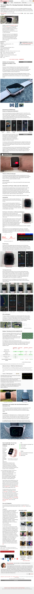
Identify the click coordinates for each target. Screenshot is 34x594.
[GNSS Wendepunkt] (16, 325)
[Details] (29, 288)
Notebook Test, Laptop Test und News (5, 576)
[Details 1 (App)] (12, 303)
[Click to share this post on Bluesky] (8, 559)
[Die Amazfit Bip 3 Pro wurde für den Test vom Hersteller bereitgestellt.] (12, 452)
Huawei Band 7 (6, 499)
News (8, 2)
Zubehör (25, 13)
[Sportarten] (4, 288)
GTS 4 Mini (5, 491)
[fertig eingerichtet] (19, 125)
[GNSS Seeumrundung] (5, 325)
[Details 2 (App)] (21, 303)
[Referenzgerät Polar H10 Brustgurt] (25, 237)
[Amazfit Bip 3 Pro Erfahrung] (21, 105)
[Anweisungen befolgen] (13, 125)
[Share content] (1, 558)
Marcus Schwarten (3, 13)
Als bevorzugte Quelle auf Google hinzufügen (10, 556)
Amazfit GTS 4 (7, 486)
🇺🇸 (21, 13)
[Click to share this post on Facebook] (3, 559)
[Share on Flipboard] (17, 559)
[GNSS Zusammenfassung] (27, 325)
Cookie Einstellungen (21, 587)
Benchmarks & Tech (17, 2)
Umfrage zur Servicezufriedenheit (27, 43)
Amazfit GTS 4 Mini (14, 25)
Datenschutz (13, 587)
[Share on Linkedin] (8, 560)
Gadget (28, 13)
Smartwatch (31, 13)
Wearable (2, 14)
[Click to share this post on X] (10, 559)
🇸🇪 (22, 13)
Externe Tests (24, 2)
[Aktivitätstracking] (27, 203)
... (23, 13)
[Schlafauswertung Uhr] (9, 259)
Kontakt (16, 587)
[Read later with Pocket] (15, 559)
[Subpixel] (27, 336)
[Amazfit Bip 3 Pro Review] (16, 105)
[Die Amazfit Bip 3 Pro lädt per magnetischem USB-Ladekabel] (16, 431)
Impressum (6, 587)
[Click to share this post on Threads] (5, 559)
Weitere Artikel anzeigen (26, 560)
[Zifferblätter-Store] (24, 125)
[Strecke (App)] (4, 303)
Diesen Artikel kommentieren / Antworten (7, 551)
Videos (12, 2)
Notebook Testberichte (16, 576)
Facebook (31, 573)
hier (3, 544)
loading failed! (21, 134)
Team (9, 587)
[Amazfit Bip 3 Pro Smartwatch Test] (16, 91)
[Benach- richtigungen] (30, 125)
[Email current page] (10, 560)
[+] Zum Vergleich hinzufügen (13, 59)
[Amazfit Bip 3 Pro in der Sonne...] (8, 396)
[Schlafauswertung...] (21, 259)
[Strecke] (21, 288)
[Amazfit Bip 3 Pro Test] (12, 105)
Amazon (7, 26)
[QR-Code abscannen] (8, 125)
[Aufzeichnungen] (12, 288)
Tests (5, 2)
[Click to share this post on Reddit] (12, 559)
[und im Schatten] (25, 396)
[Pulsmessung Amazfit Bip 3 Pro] (8, 237)
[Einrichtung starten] (2, 125)
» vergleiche (21, 59)
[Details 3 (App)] (29, 303)
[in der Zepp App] (29, 259)
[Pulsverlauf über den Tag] (27, 218)
